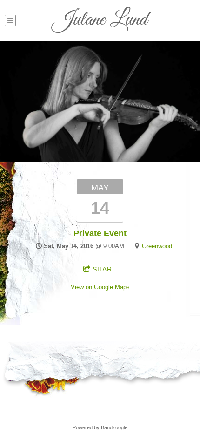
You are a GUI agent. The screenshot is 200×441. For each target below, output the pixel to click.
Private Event (100, 233)
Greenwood (157, 246)
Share (105, 269)
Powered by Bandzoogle (100, 427)
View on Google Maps (100, 287)
